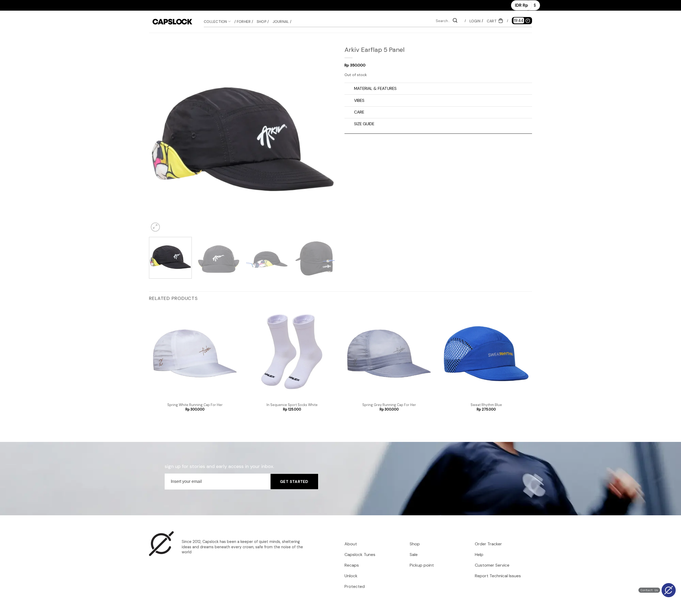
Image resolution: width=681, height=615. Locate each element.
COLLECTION (215, 21)
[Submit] (455, 21)
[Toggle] (349, 89)
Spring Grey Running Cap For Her (389, 405)
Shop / (263, 21)
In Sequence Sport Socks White (292, 405)
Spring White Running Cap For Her (195, 405)
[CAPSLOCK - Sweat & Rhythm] (172, 21)
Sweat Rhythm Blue (486, 405)
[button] (475, 21)
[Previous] (159, 139)
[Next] (326, 139)
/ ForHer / (243, 21)
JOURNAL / (282, 21)
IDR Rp (521, 5)
